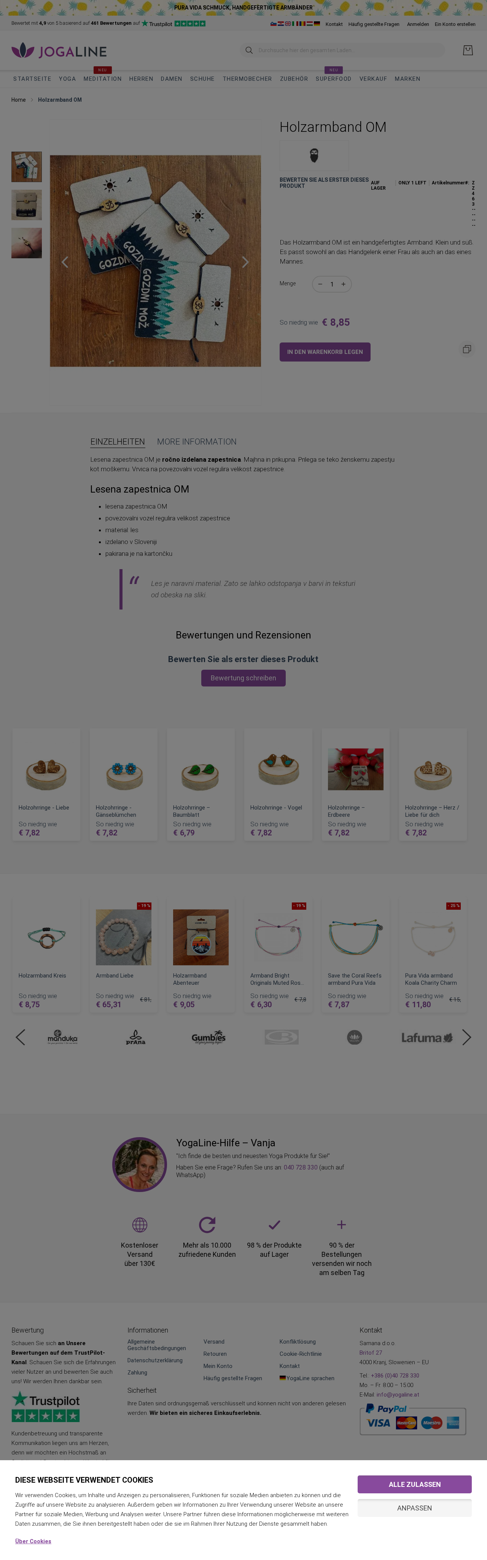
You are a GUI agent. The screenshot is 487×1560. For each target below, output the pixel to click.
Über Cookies (33, 1541)
